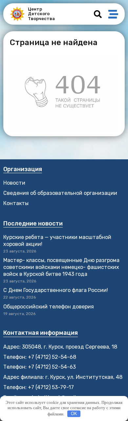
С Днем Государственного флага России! (55, 290)
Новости (14, 183)
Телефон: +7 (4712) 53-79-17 (38, 387)
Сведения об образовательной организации (60, 193)
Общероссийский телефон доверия (48, 306)
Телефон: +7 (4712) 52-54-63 (39, 367)
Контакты (16, 203)
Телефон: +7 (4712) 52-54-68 (39, 357)
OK (74, 413)
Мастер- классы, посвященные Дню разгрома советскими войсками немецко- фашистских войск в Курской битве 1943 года (61, 267)
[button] (98, 14)
